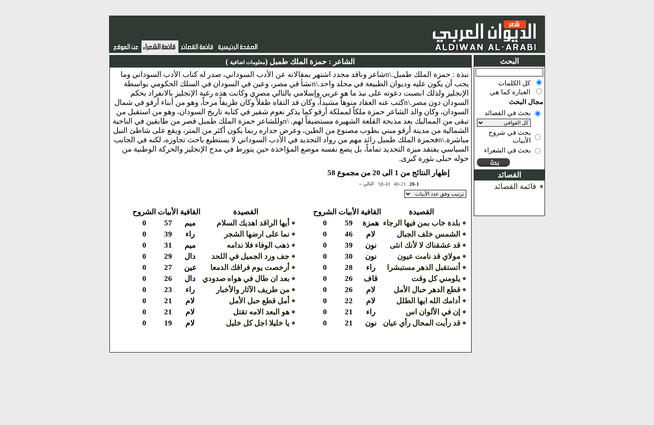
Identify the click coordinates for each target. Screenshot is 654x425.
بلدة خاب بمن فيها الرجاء (421, 223)
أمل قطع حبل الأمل (259, 301)
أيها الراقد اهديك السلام (253, 223)
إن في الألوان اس (433, 312)
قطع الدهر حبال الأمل (427, 289)
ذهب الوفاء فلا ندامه (258, 245)
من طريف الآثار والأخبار (253, 289)
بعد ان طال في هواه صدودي (246, 278)
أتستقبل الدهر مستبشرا (423, 267)
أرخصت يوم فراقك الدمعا (250, 267)
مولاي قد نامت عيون (428, 256)
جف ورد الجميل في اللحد (250, 256)
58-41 (384, 184)
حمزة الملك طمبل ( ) (276, 61)
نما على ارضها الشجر (257, 234)
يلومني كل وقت (436, 278)
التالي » (366, 183)
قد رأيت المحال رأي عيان (421, 323)
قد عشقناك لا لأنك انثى (425, 245)
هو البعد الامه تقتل (261, 312)
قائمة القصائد (515, 186)
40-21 (400, 184)
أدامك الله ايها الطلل (428, 301)
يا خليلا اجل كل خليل (258, 323)
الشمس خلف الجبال (428, 234)
